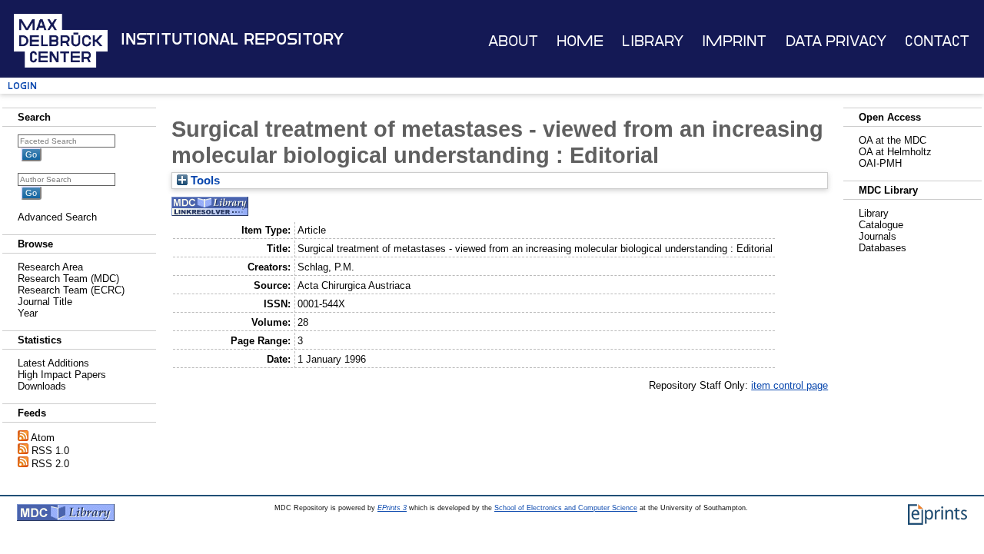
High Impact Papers (62, 374)
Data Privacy (836, 41)
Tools (204, 180)
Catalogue (881, 225)
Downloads (42, 386)
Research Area (50, 267)
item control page (789, 385)
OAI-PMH (880, 163)
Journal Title (45, 301)
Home (580, 41)
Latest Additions (53, 363)
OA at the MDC (892, 140)
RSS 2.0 (50, 463)
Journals (877, 236)
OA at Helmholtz (895, 152)
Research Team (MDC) (68, 278)
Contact (937, 41)
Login (22, 86)
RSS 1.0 (50, 450)
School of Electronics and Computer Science (565, 508)
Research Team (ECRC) (71, 290)
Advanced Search (57, 217)
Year (28, 313)
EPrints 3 (392, 508)
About (513, 41)
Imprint (734, 41)
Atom (43, 437)
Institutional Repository (232, 39)
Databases (882, 248)
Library (652, 41)
